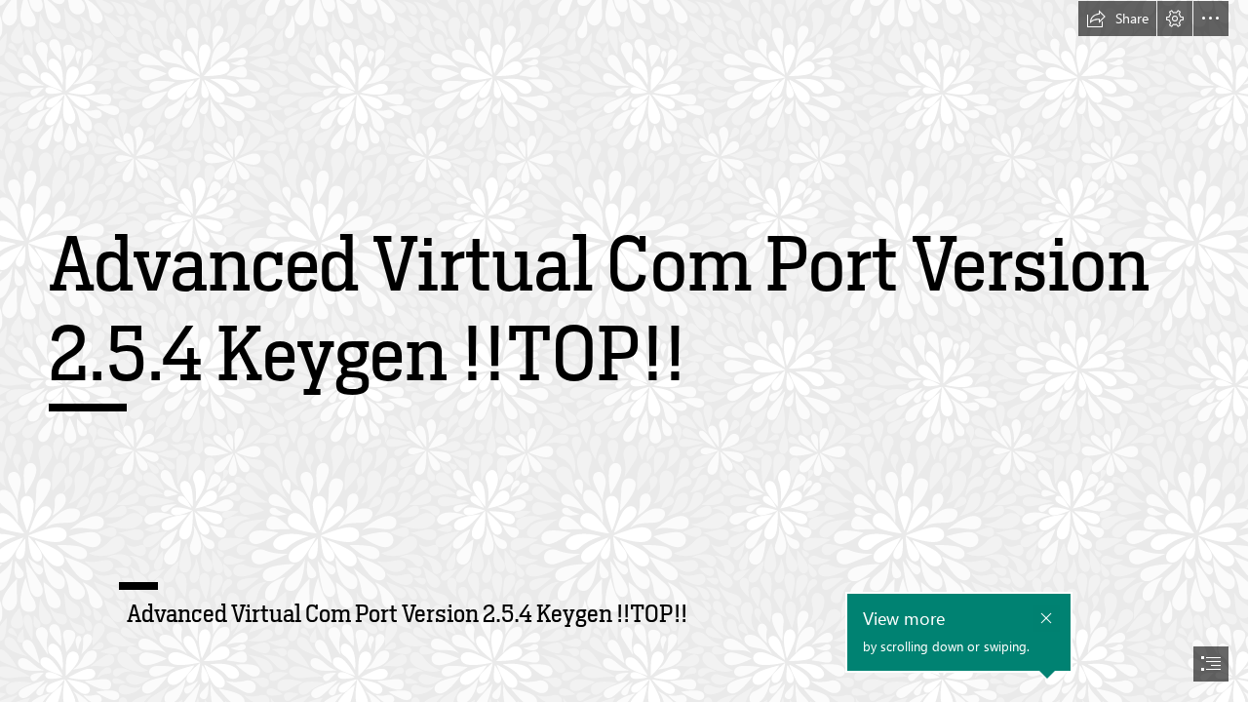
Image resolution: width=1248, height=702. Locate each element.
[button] (1117, 18)
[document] (624, 351)
